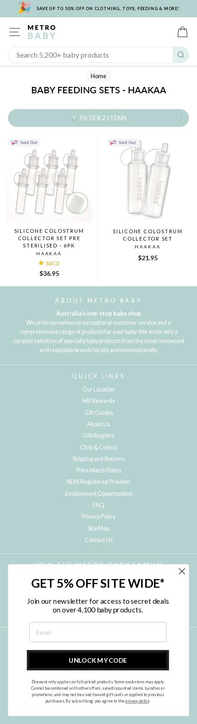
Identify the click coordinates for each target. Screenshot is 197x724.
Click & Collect (98, 447)
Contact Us (99, 539)
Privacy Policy (98, 516)
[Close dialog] (182, 571)
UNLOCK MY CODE (98, 660)
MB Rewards (98, 400)
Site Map (98, 528)
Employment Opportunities (98, 493)
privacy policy (137, 701)
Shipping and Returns (98, 459)
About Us (98, 424)
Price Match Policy (98, 470)
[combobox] (90, 55)
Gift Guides (98, 412)
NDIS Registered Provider (98, 481)
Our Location (98, 389)
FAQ (98, 505)
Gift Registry (99, 435)
